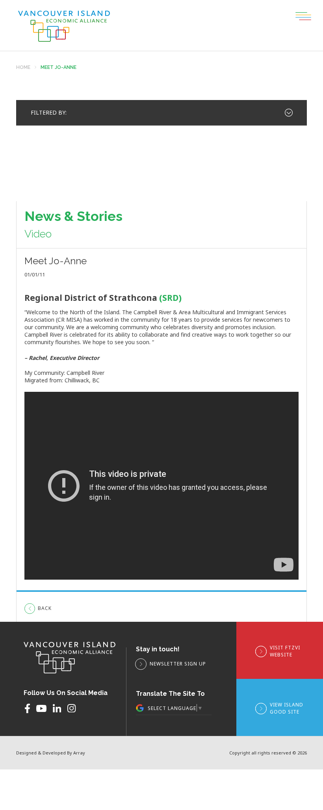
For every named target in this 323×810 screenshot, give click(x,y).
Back (45, 608)
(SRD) (170, 297)
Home (23, 68)
